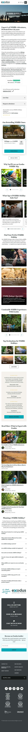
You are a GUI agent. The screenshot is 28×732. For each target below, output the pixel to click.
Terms (25, 656)
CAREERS (17, 673)
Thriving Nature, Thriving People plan (11, 69)
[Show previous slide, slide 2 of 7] (6, 334)
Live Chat (5, 98)
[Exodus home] (5, 2)
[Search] (19, 2)
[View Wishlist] (21, 2)
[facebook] (6, 688)
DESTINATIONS (18, 670)
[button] (14, 532)
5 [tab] (16, 189)
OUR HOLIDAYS (18, 664)
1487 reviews (14, 113)
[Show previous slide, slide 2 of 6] (7, 189)
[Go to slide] (8, 228)
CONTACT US (4, 664)
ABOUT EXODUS (5, 670)
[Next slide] (22, 228)
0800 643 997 (23, 2)
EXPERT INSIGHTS (19, 667)
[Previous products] (2, 139)
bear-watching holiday (8, 62)
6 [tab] (17, 189)
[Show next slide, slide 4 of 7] (21, 334)
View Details (14, 151)
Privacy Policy (20, 656)
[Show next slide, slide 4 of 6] (20, 189)
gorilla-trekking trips (7, 60)
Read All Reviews (14, 416)
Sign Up (14, 649)
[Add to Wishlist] (22, 127)
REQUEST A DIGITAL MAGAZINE (6, 667)
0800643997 (7, 91)
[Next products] (25, 139)
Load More (14, 366)
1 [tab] (10, 189)
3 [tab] (13, 189)
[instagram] (14, 688)
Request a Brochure (9, 104)
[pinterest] (17, 688)
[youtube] (21, 688)
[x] (10, 688)
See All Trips (14, 158)
